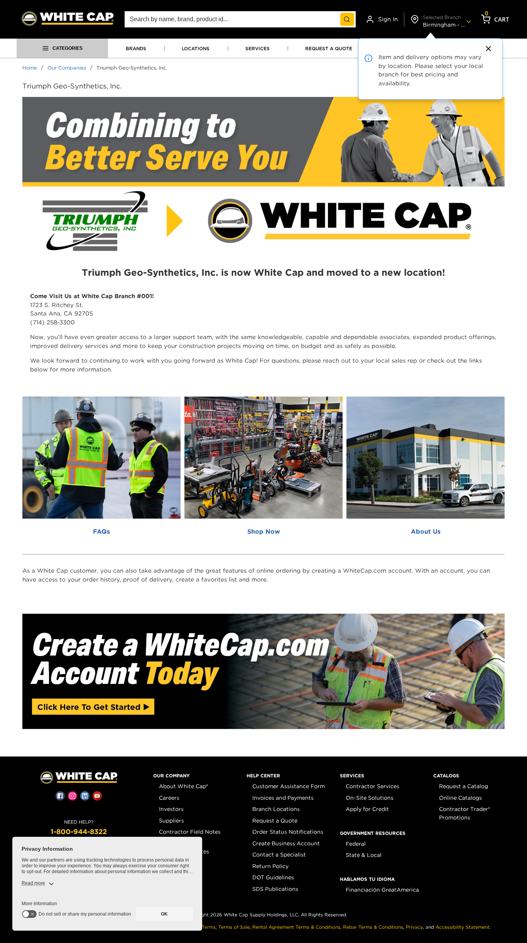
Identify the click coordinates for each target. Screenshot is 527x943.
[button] (171, 776)
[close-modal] (487, 48)
